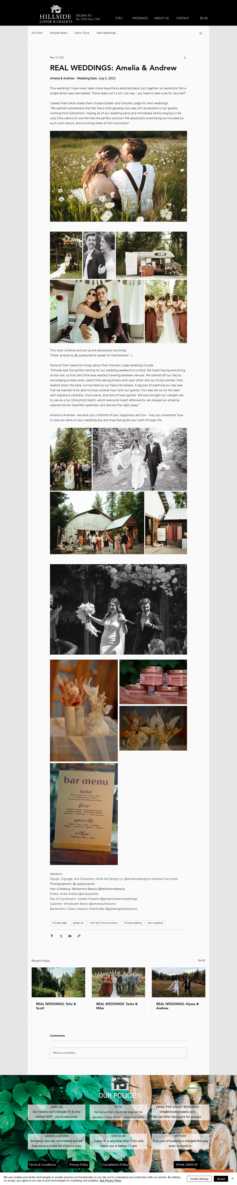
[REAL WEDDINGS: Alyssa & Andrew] (178, 982)
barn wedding (155, 923)
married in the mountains (104, 923)
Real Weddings (106, 33)
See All (202, 960)
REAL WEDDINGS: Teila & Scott (56, 1006)
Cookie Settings (199, 1179)
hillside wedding (133, 923)
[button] (201, 33)
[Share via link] (79, 936)
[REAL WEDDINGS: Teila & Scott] (58, 982)
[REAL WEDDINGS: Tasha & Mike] (118, 982)
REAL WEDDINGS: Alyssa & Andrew (177, 1006)
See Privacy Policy (110, 1180)
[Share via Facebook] (52, 936)
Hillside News (58, 33)
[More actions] (185, 57)
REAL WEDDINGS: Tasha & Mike (117, 1006)
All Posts (37, 33)
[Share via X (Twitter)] (61, 936)
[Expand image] (66, 255)
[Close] (232, 1178)
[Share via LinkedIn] (70, 936)
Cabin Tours (82, 33)
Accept (221, 1179)
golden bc (78, 923)
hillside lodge (59, 923)
